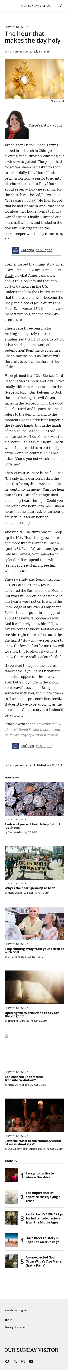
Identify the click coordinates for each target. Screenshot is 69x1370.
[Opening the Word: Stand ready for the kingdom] (34, 987)
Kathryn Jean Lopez (36, 250)
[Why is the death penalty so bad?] (34, 863)
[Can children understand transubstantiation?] (34, 1051)
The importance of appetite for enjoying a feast (43, 1197)
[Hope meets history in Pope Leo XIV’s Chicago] (11, 1240)
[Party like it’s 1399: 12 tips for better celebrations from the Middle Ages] (11, 1218)
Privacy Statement (16, 1327)
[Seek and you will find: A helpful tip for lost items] (34, 799)
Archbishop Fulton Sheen (25, 145)
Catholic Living (17, 27)
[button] (7, 5)
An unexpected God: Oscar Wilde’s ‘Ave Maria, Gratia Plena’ (44, 1261)
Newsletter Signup (16, 1310)
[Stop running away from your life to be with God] (34, 924)
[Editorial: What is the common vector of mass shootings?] (34, 1115)
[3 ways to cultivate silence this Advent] (11, 1175)
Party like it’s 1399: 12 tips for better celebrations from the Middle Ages (45, 1218)
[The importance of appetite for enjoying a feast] (11, 1197)
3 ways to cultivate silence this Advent (40, 1175)
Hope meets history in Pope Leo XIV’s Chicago (42, 1240)
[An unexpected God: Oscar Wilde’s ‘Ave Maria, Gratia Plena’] (11, 1261)
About (9, 1320)
